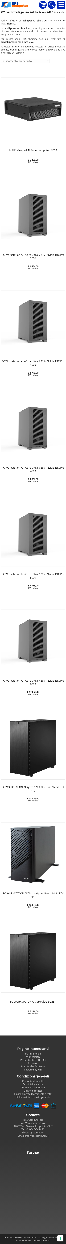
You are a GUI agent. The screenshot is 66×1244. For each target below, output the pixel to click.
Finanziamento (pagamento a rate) (33, 1093)
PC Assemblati (33, 1053)
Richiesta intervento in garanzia (33, 1097)
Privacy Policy (30, 1237)
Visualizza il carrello (43, 5)
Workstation (33, 1056)
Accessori (33, 1063)
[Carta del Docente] (33, 1191)
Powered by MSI (33, 1069)
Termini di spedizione (33, 1087)
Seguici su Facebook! (33, 1143)
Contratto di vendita (33, 1081)
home (19, 4)
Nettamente (44, 1240)
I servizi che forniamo (33, 1066)
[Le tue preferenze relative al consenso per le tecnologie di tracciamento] (60, 1238)
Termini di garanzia (33, 1084)
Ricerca (52, 5)
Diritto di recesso (33, 1090)
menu (61, 5)
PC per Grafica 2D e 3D (33, 1060)
